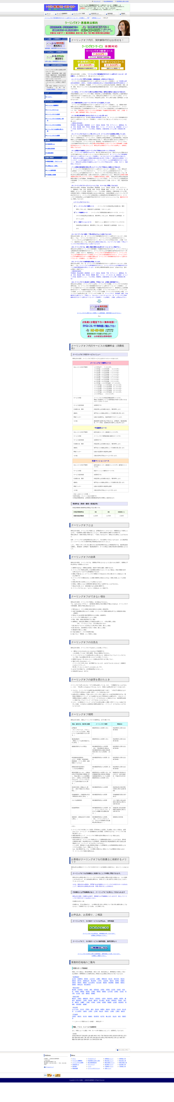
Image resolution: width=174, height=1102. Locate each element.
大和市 (104, 998)
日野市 (74, 982)
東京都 (74, 989)
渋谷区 (119, 989)
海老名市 (109, 998)
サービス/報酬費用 (62, 14)
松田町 (104, 1002)
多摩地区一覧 (122, 1058)
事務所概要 (75, 1068)
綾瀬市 (116, 998)
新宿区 (88, 991)
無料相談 (74, 1066)
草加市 (106, 1011)
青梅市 (85, 982)
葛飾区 (104, 991)
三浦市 (85, 1000)
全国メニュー (108, 1068)
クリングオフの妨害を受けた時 (55, 130)
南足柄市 (121, 1002)
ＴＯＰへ (49, 97)
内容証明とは (51, 144)
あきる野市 (91, 982)
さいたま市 (75, 1009)
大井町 (99, 1002)
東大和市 (93, 980)
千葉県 (75, 1014)
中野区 (77, 991)
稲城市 (122, 980)
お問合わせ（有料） (52, 166)
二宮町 (88, 1002)
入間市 (90, 1011)
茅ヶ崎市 (101, 1000)
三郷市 (117, 1011)
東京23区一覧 (122, 1060)
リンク (89, 1066)
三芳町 (96, 1011)
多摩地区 (75, 977)
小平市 (99, 980)
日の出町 (98, 982)
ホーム (74, 1058)
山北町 (115, 1002)
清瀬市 (74, 984)
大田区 (102, 989)
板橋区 (93, 993)
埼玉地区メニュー (109, 1064)
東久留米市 (87, 984)
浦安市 (79, 1016)
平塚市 (120, 1000)
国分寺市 (116, 979)
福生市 (112, 980)
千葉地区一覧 (122, 1066)
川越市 (85, 1011)
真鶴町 (85, 1004)
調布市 (74, 980)
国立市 (122, 979)
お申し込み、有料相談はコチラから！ (56, 61)
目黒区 (108, 989)
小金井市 (105, 980)
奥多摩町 (111, 982)
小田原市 (97, 998)
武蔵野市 (80, 979)
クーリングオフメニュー (94, 1068)
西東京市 (104, 979)
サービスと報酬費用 (52, 105)
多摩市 (117, 980)
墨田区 (99, 991)
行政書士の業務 (51, 174)
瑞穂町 (117, 982)
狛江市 (110, 979)
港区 (91, 989)
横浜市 (74, 998)
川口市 (82, 1009)
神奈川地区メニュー (109, 1062)
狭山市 (101, 1011)
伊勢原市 (113, 1000)
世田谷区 (96, 989)
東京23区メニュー (109, 1060)
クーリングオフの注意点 (54, 125)
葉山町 (90, 1000)
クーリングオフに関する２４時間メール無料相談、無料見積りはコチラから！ (99, 313)
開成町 (109, 1002)
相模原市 (85, 998)
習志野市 (96, 1016)
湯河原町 (78, 1004)
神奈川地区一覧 (123, 1062)
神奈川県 (75, 996)
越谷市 (123, 1011)
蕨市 (92, 1009)
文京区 (122, 991)
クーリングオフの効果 (53, 114)
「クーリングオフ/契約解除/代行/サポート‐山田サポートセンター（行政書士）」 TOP (66, 18)
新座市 (108, 1009)
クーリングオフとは (52, 110)
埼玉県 (75, 1007)
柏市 (119, 1016)
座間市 (121, 998)
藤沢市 (96, 1000)
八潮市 (112, 1011)
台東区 (116, 991)
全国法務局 (50, 153)
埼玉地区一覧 (122, 1064)
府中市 (79, 980)
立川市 (74, 979)
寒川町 (108, 1000)
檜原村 (105, 982)
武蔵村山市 (86, 980)
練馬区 (82, 991)
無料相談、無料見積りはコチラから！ (56, 48)
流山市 (114, 1016)
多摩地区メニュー (96, 18)
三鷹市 (98, 979)
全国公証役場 (51, 148)
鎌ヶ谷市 (108, 1016)
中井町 (93, 1002)
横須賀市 (78, 1000)
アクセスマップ (50, 1067)
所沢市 (113, 1009)
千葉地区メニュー (109, 1066)
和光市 (97, 1009)
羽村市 (79, 982)
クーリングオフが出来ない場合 (55, 119)
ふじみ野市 (78, 1011)
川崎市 (79, 998)
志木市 (119, 1009)
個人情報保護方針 (92, 1062)
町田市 (86, 979)
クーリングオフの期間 (53, 135)
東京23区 (76, 987)
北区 (83, 993)
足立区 (78, 993)
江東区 (93, 991)
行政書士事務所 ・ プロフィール (55, 89)
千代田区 (80, 989)
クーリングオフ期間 (79, 14)
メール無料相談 (51, 170)
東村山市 (80, 984)
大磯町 (82, 1002)
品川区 (113, 989)
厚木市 (91, 998)
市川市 (85, 1016)
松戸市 (102, 1016)
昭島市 (122, 982)
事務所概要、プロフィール (54, 161)
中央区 (86, 989)
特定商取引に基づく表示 (94, 1060)
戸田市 (87, 1009)
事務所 (123, 14)
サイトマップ (91, 1064)
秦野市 (77, 1002)
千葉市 (74, 1016)
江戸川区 (110, 991)
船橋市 (90, 1016)
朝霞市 (102, 1009)
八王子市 (92, 979)
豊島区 (88, 993)
